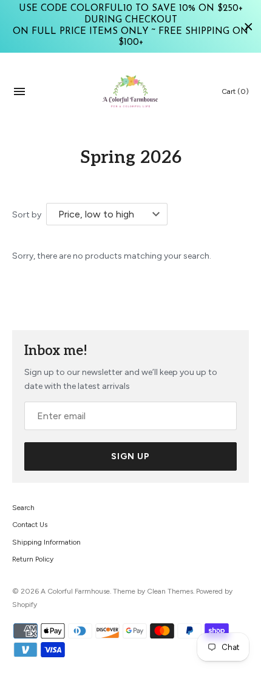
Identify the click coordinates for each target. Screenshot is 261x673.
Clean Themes (170, 591)
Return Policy (32, 559)
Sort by (26, 215)
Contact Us (29, 524)
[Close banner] (249, 26)
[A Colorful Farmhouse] (131, 91)
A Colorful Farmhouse (75, 591)
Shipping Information (46, 542)
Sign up (130, 456)
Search (23, 507)
